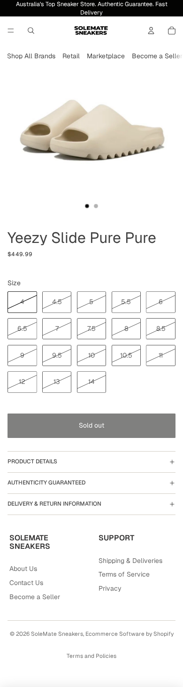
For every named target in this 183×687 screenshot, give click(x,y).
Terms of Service (124, 574)
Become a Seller (157, 56)
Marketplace (106, 56)
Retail (71, 56)
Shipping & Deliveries (130, 560)
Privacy (110, 588)
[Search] (31, 30)
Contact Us (26, 582)
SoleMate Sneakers (57, 634)
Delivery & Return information (54, 503)
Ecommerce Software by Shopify (129, 634)
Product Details (32, 461)
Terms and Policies (91, 656)
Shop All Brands (31, 56)
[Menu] (11, 30)
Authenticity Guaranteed (46, 482)
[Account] (151, 30)
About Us (23, 568)
